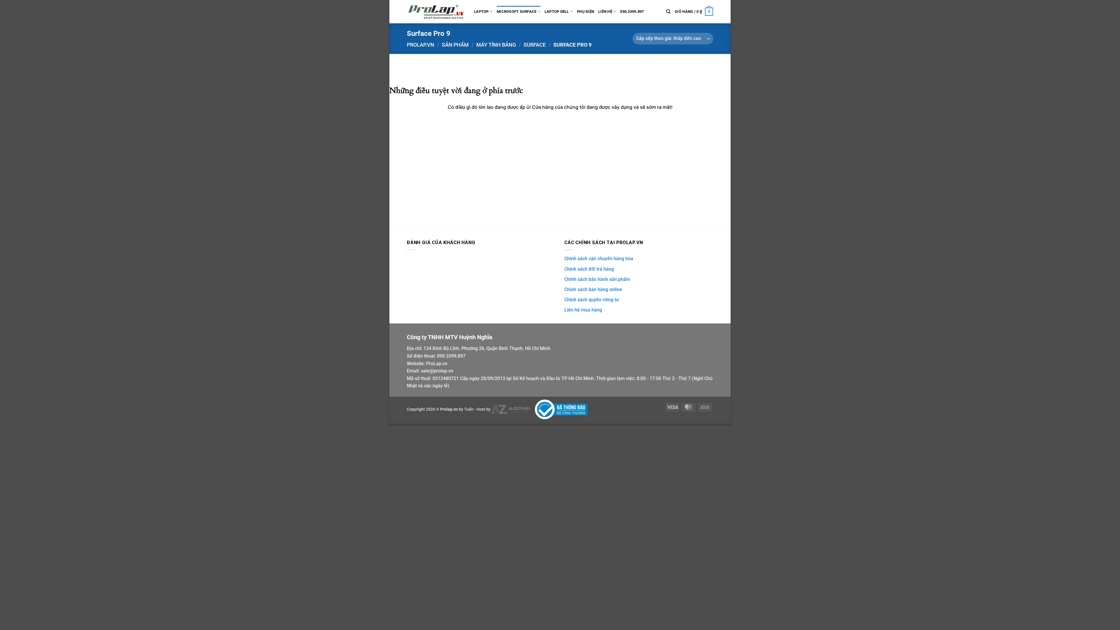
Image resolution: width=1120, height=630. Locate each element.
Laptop (481, 11)
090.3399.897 (632, 11)
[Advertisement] (560, 186)
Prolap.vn (420, 45)
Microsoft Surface (516, 11)
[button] (694, 12)
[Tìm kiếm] (668, 11)
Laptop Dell (557, 11)
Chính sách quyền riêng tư (591, 299)
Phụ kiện (585, 11)
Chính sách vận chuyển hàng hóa (598, 258)
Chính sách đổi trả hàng (589, 269)
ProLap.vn (436, 363)
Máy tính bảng (496, 45)
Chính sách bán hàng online (593, 289)
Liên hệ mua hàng (583, 310)
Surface (535, 45)
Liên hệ (605, 11)
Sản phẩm (455, 45)
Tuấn (468, 409)
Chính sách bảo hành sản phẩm (597, 279)
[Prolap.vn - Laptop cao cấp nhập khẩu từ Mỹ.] (436, 11)
